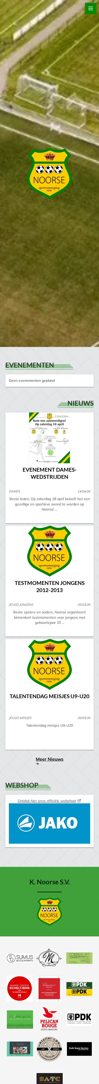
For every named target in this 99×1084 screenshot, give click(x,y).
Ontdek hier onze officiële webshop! (47, 801)
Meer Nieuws (49, 759)
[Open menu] (91, 8)
